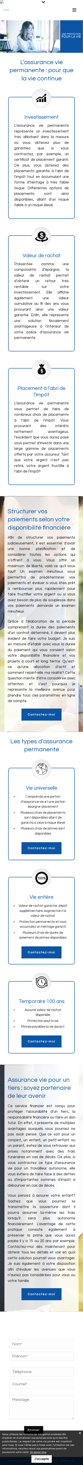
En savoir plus (38, 1452)
